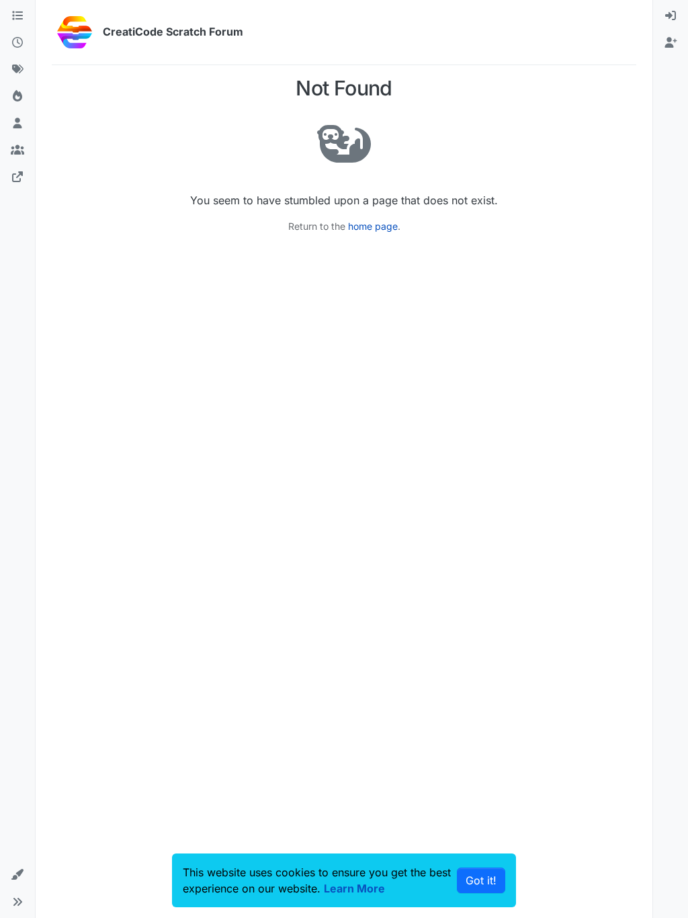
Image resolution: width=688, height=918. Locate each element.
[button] (17, 875)
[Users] (17, 123)
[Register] (670, 43)
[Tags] (17, 70)
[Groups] (17, 150)
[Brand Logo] (74, 32)
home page (373, 226)
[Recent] (17, 43)
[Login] (670, 16)
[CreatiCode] (17, 177)
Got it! (481, 880)
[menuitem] (670, 16)
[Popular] (17, 97)
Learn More (354, 888)
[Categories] (17, 16)
